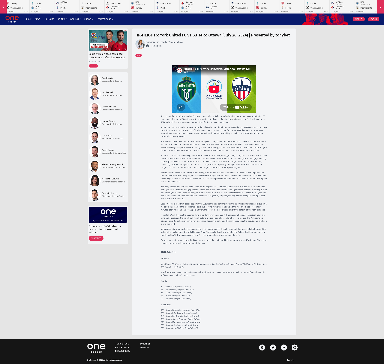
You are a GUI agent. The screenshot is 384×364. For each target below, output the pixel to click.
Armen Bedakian (109, 193)
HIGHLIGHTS (49, 19)
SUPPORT (144, 347)
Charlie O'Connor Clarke (172, 42)
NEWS (37, 19)
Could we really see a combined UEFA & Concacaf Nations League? (107, 55)
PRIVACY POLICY (122, 351)
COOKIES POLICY (122, 347)
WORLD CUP (75, 19)
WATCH (374, 19)
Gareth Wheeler (109, 106)
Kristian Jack (107, 92)
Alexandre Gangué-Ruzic (113, 164)
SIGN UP (358, 19)
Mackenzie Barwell (110, 178)
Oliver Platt (107, 135)
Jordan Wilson (108, 121)
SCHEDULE (62, 19)
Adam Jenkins (108, 150)
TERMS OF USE (122, 343)
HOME (29, 19)
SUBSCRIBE (96, 238)
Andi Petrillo (107, 78)
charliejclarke (156, 45)
